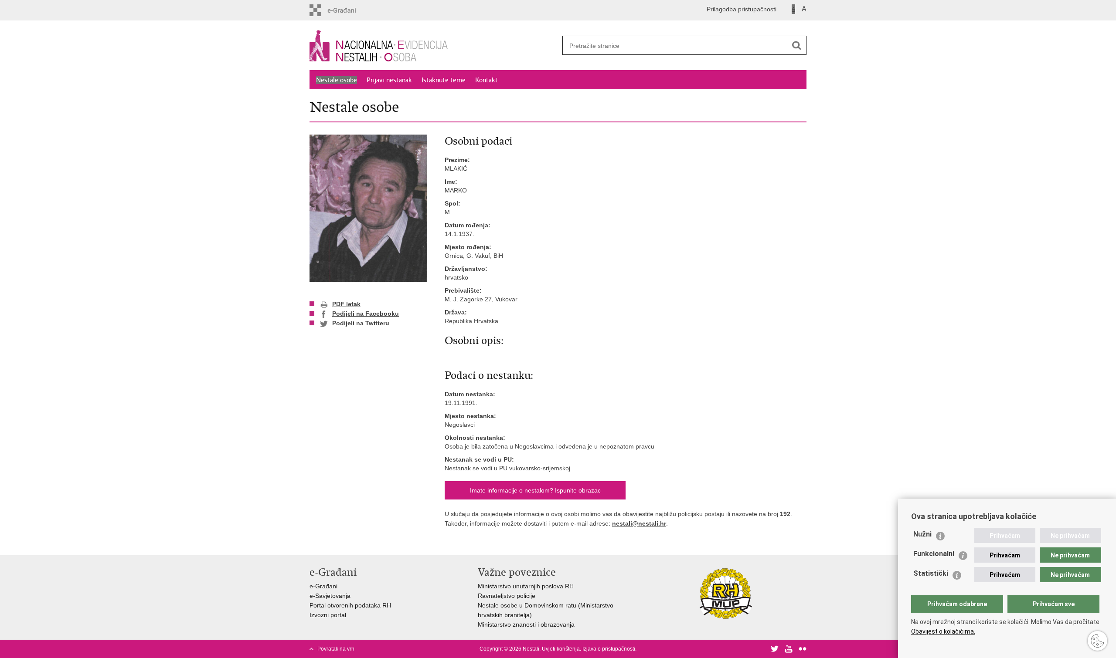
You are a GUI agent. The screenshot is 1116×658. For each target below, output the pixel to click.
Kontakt (486, 80)
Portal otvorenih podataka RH (350, 605)
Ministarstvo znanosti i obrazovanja (526, 624)
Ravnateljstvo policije (506, 595)
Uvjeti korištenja (561, 649)
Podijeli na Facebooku (365, 313)
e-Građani (323, 586)
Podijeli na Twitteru (360, 323)
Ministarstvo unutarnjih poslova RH (526, 586)
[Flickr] (802, 649)
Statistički (930, 573)
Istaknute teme (444, 80)
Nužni (922, 534)
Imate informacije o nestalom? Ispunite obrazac (535, 490)
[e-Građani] (347, 10)
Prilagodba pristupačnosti (741, 9)
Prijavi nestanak (389, 80)
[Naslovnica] (434, 45)
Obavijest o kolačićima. (943, 631)
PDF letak (346, 303)
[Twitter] (775, 649)
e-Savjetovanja (330, 595)
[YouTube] (789, 649)
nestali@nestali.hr (639, 523)
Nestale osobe (336, 80)
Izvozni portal (328, 614)
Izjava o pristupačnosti (608, 649)
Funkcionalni (933, 554)
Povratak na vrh (335, 649)
